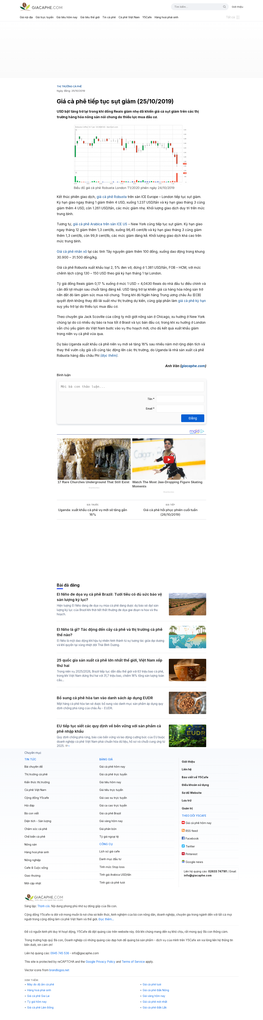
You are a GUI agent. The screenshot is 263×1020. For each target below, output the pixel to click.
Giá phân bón (107, 828)
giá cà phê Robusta (112, 197)
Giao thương (32, 875)
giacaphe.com (193, 366)
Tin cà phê (109, 17)
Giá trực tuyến (45, 17)
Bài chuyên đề (33, 766)
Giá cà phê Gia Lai (38, 996)
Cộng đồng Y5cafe (36, 797)
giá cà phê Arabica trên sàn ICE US (100, 224)
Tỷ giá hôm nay (37, 1001)
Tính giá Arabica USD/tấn (115, 874)
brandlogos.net (59, 970)
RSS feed (192, 830)
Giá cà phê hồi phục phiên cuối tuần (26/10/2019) (170, 512)
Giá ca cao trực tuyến (113, 805)
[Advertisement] (131, 51)
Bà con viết (31, 813)
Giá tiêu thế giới (90, 17)
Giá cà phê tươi (152, 984)
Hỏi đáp (29, 805)
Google (90, 961)
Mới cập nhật (32, 883)
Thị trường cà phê (69, 86)
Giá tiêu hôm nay (66, 17)
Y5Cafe (147, 17)
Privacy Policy (105, 961)
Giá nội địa (26, 17)
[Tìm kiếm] (223, 6)
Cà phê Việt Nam (129, 17)
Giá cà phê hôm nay (112, 766)
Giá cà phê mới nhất (155, 1001)
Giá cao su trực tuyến (113, 797)
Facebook (192, 838)
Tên (150, 399)
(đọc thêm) (108, 355)
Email (150, 408)
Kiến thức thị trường (37, 782)
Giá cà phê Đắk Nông (156, 990)
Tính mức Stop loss (112, 867)
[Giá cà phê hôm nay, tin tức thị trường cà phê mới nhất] (41, 6)
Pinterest (191, 854)
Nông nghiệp (32, 860)
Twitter (190, 846)
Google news (194, 862)
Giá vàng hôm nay (111, 821)
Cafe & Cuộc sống (36, 867)
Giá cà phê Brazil (110, 813)
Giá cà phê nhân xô (72, 251)
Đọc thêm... (106, 919)
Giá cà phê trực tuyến (113, 774)
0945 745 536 (59, 953)
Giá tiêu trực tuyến (111, 789)
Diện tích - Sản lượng (37, 821)
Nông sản (30, 844)
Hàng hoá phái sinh (166, 17)
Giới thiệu (237, 6)
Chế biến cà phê (34, 836)
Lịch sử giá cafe (109, 851)
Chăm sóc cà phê (35, 828)
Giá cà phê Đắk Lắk (155, 1007)
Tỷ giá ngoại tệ (109, 836)
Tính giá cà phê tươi (112, 882)
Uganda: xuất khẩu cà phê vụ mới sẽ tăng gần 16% (92, 512)
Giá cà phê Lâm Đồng (40, 1007)
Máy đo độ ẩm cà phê (40, 984)
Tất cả (230, 17)
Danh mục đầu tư (110, 859)
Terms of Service (133, 961)
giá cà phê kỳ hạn (192, 301)
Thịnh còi (43, 906)
